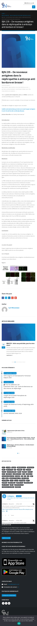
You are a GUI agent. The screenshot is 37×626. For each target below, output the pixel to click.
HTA (23, 474)
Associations (30, 467)
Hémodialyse (29, 474)
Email (15, 298)
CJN (24, 469)
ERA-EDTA (30, 471)
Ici (18, 587)
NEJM (7, 478)
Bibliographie (5, 87)
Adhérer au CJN (30, 3)
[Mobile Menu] (33, 6)
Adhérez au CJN (6, 538)
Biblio (3, 469)
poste (11, 480)
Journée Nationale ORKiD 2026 (13, 413)
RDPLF (28, 480)
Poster (16, 480)
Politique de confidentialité (9, 595)
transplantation (19, 484)
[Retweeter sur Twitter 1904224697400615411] (5, 515)
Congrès (28, 469)
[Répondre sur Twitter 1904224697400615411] (3, 515)
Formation (8, 474)
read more (9, 355)
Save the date (5, 484)
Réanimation (19, 482)
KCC (28, 476)
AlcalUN (14, 467)
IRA (29, 89)
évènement (18, 487)
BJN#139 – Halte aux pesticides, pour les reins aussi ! (20, 344)
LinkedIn (9, 298)
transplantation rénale (8, 487)
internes (17, 476)
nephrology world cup (15, 478)
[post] (4, 432)
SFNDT (11, 484)
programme (22, 480)
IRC (25, 476)
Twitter (6, 298)
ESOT (3, 474)
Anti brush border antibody (8, 89)
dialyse (4, 471)
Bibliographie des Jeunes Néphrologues (18, 87)
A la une (8, 467)
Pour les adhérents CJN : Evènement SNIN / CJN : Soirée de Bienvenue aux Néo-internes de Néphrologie (18, 386)
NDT (3, 478)
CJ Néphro (5, 504)
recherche (4, 482)
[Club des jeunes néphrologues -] (6, 5)
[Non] (35, 620)
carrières (20, 469)
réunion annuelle (28, 482)
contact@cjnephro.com (13, 584)
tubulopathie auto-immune (8, 91)
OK (19, 623)
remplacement (12, 482)
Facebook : (3, 603)
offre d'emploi (25, 478)
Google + (12, 298)
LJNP (32, 476)
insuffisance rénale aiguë (22, 89)
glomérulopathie (17, 474)
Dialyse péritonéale (11, 471)
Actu (3, 467)
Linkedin (9, 603)
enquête (24, 471)
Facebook (3, 298)
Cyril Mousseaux (6, 85)
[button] (12, 362)
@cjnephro (11, 504)
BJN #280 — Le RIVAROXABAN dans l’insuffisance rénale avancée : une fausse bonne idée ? (19, 439)
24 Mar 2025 (19, 504)
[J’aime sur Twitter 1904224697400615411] (9, 515)
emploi (19, 471)
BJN (15, 469)
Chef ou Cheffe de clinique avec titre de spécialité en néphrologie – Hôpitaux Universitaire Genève (21, 447)
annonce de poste (21, 467)
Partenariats (5, 480)
